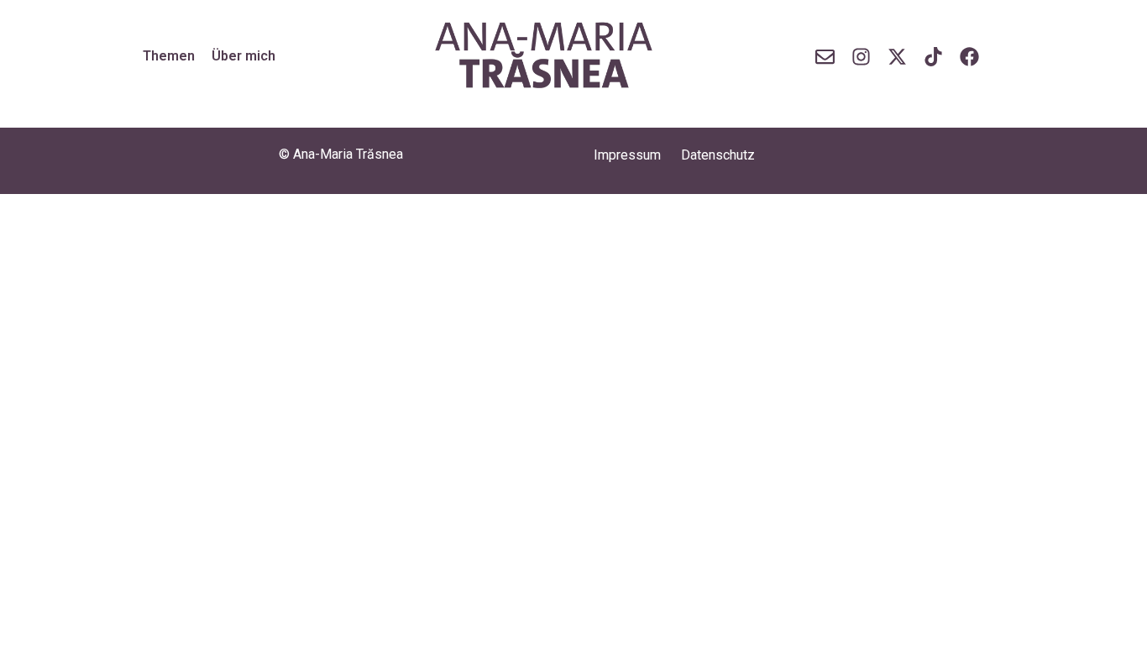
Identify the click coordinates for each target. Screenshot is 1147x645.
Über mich (243, 56)
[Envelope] (825, 56)
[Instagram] (861, 56)
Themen (169, 56)
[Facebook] (969, 56)
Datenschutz (718, 155)
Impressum (627, 155)
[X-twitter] (897, 56)
